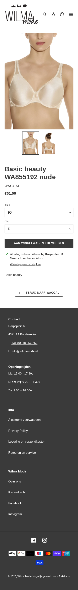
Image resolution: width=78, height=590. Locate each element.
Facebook (15, 503)
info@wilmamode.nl (25, 351)
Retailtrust (64, 576)
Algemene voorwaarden (24, 419)
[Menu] (71, 14)
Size (7, 204)
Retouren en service (22, 452)
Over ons (14, 481)
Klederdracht (17, 492)
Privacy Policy (18, 430)
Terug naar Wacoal (42, 292)
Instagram (15, 514)
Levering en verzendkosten (26, 441)
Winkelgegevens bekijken (25, 264)
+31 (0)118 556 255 (24, 342)
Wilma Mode (24, 576)
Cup (7, 221)
